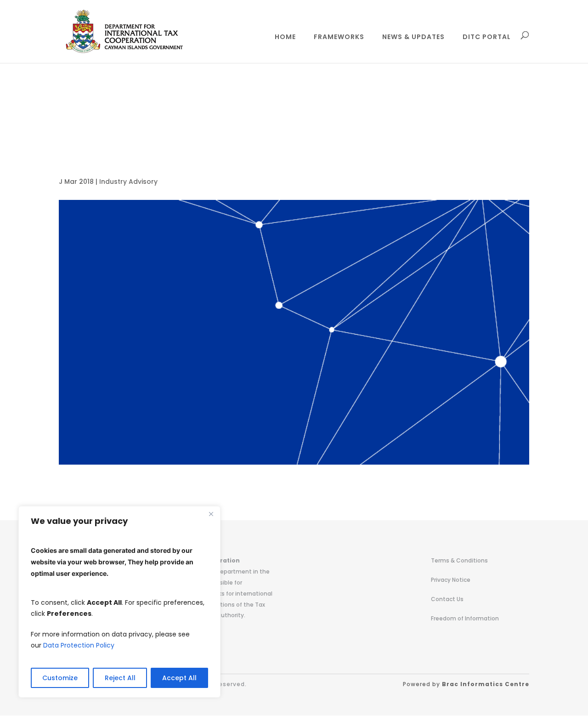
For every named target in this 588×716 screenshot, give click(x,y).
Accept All (179, 677)
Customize (60, 677)
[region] (119, 602)
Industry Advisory (128, 181)
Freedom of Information (465, 618)
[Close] (210, 513)
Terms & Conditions (459, 560)
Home (285, 37)
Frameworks (339, 37)
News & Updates (413, 37)
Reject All (120, 677)
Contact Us (447, 599)
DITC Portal (487, 37)
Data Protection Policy (78, 645)
